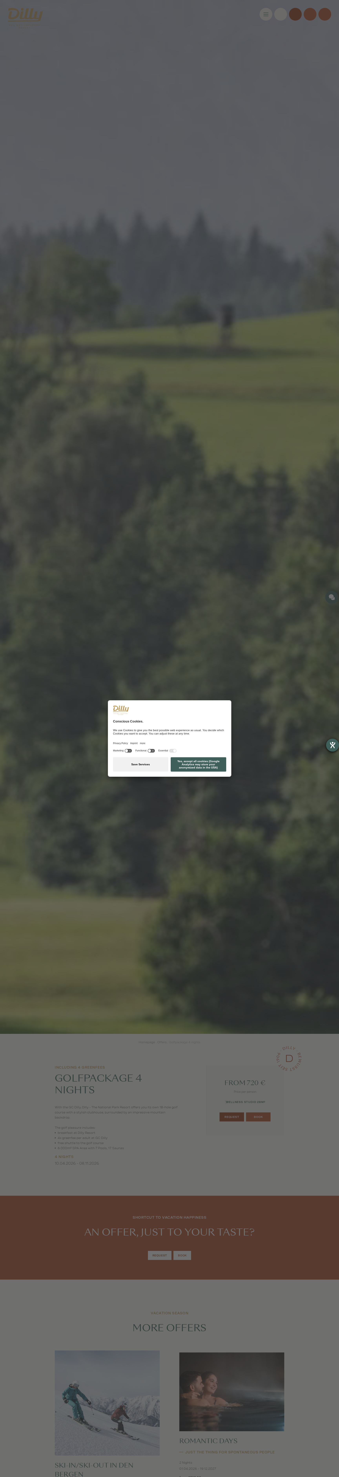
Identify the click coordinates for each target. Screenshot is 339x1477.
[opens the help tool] (332, 745)
